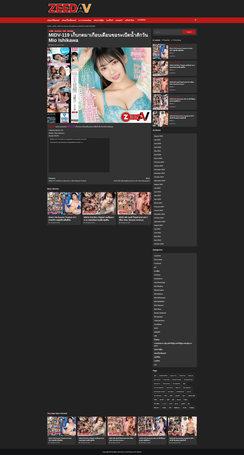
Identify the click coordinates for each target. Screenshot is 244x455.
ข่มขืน (171, 395)
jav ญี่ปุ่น (51, 31)
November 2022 (159, 214)
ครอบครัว (119, 20)
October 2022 (159, 218)
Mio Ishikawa (58, 31)
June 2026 (157, 143)
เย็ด (188, 403)
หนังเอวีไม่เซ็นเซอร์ (69, 20)
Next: (132, 180)
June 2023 (157, 192)
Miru (184, 383)
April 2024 (157, 154)
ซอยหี (168, 399)
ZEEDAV (52, 45)
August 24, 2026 (56, 222)
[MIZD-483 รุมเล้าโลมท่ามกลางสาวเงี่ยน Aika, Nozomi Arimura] (134, 203)
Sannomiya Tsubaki (159, 391)
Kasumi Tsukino (176, 379)
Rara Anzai (169, 387)
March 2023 (158, 203)
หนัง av (176, 403)
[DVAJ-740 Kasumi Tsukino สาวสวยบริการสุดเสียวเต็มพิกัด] (64, 203)
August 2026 (158, 136)
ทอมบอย (179, 399)
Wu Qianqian (158, 317)
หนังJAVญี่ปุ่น (99, 20)
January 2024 (158, 166)
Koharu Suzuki (188, 379)
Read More (172, 56)
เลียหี (170, 407)
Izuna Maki (166, 379)
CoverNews (128, 452)
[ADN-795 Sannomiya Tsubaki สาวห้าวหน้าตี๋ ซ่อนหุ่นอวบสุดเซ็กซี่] (160, 119)
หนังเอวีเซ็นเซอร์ (53, 20)
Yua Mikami (158, 324)
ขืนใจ (165, 395)
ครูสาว (184, 395)
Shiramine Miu (180, 391)
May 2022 (157, 236)
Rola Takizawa (158, 305)
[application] (79, 155)
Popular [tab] (166, 40)
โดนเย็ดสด (191, 407)
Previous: (67, 180)
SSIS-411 (189, 391)
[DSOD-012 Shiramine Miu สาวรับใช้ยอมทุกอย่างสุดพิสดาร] (160, 102)
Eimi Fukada (158, 259)
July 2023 (157, 188)
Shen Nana (157, 309)
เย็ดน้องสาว (156, 407)
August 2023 (158, 184)
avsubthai (142, 20)
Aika (155, 375)
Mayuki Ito (157, 383)
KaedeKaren (158, 278)
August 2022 (158, 225)
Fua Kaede (157, 263)
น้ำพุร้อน (156, 339)
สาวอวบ (164, 403)
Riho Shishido (187, 387)
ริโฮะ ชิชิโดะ (157, 403)
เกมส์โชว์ (109, 20)
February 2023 (159, 206)
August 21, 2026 (146, 442)
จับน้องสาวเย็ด (191, 395)
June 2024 (157, 147)
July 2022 (157, 229)
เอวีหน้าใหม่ (129, 20)
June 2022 (157, 233)
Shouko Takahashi (160, 313)
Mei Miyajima (158, 286)
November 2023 (159, 173)
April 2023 (157, 199)
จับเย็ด (155, 399)
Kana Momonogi (159, 282)
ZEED (64, 31)
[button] (195, 20)
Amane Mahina (163, 375)
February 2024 (159, 162)
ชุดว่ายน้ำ (162, 399)
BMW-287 (190, 375)
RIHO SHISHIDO (159, 301)
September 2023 (159, 180)
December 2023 (159, 169)
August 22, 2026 (126, 222)
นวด (155, 336)
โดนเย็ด (184, 407)
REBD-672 (178, 387)
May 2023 (157, 195)
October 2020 (159, 244)
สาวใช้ (170, 403)
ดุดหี (173, 399)
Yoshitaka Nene (159, 320)
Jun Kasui (157, 275)
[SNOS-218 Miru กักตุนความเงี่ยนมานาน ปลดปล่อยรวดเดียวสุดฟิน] (99, 203)
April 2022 (157, 240)
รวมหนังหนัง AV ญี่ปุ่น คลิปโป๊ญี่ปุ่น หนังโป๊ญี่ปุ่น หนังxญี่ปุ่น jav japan (173, 344)
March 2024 (158, 158)
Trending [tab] (176, 40)
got (155, 267)
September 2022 (159, 221)
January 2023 (158, 210)
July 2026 (157, 140)
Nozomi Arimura (159, 387)
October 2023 (159, 177)
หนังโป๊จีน (157, 357)
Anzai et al (173, 375)
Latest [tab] (157, 40)
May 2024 (157, 151)
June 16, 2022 (60, 45)
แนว (155, 365)
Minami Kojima (159, 290)
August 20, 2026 (176, 442)
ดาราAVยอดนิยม (85, 20)
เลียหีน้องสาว (177, 407)
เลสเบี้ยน (164, 407)
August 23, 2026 (91, 222)
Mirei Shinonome (159, 298)
